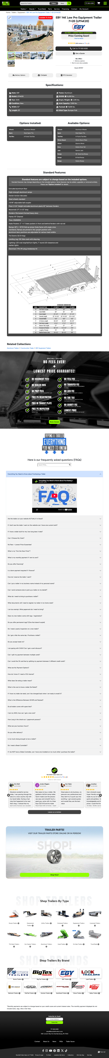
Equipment (21, 12)
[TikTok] (66, 1051)
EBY (18, 93)
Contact (37, 1041)
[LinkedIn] (59, 1051)
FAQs (61, 1041)
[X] (63, 1051)
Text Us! (102, 1052)
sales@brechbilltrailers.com (54, 1031)
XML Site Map (80, 1055)
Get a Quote (80, 53)
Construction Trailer (27, 348)
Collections (71, 1055)
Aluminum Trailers (13, 348)
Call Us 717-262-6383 (80, 48)
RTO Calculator (67, 75)
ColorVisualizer (9, 970)
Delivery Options (20, 75)
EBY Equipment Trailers (43, 348)
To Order (48, 1055)
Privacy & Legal (39, 1055)
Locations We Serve (59, 1055)
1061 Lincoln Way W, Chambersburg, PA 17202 (54, 1034)
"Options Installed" (54, 184)
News (54, 1041)
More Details (54, 422)
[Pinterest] (55, 1051)
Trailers (14, 12)
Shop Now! (54, 875)
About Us (46, 1041)
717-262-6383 (55, 1029)
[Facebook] (43, 1051)
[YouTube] (51, 1051)
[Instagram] (47, 1051)
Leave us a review (54, 812)
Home (8, 12)
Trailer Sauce (70, 1041)
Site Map (89, 1055)
